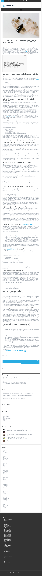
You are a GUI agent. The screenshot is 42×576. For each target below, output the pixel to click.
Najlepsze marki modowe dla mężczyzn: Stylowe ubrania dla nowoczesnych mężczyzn (18, 393)
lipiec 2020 (4, 501)
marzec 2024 (5, 465)
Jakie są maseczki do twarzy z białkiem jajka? (11, 66)
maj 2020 (4, 504)
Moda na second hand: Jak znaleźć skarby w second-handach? (17, 431)
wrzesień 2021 (5, 485)
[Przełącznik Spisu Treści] (24, 56)
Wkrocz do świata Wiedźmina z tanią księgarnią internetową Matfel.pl (14, 383)
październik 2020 (6, 498)
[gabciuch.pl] (9, 5)
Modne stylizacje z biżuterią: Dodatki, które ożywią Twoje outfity (14, 398)
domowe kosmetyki (27, 224)
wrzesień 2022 (5, 471)
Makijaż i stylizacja (6, 416)
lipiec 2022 (4, 473)
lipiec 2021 (4, 487)
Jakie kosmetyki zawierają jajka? (9, 68)
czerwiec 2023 (5, 469)
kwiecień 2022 (5, 477)
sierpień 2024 (5, 463)
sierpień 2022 (5, 472)
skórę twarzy (17, 236)
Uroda (4, 420)
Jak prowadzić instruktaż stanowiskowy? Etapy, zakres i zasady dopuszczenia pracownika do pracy (20, 377)
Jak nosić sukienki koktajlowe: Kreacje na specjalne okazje (7, 535)
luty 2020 (4, 507)
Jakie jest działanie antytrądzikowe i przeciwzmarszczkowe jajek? (14, 63)
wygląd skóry (37, 79)
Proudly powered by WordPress (7, 572)
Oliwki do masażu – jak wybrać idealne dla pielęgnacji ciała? (15, 350)
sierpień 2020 (5, 500)
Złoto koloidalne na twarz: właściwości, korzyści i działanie (15, 353)
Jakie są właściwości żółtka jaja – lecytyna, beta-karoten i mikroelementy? (15, 61)
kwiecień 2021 (5, 491)
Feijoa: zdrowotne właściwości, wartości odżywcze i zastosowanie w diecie (31, 362)
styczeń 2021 (5, 494)
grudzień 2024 (5, 458)
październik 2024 (6, 460)
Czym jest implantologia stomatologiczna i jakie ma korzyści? (13, 381)
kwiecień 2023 (5, 470)
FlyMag (17, 572)
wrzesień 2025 (5, 453)
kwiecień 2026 (5, 452)
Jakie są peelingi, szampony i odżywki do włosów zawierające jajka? (14, 69)
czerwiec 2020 (5, 503)
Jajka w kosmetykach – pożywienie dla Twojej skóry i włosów (13, 57)
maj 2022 (4, 476)
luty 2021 (4, 493)
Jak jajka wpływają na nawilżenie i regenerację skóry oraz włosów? (14, 64)
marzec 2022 (5, 478)
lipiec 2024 (4, 464)
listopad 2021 (5, 483)
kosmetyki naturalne (24, 51)
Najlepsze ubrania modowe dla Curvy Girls (13, 440)
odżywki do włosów (31, 293)
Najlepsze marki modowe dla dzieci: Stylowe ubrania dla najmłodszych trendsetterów (17, 395)
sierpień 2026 (5, 450)
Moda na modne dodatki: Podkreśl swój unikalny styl (15, 437)
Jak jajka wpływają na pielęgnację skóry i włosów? (11, 62)
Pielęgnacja (5, 355)
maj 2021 (4, 490)
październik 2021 (6, 484)
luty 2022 (4, 479)
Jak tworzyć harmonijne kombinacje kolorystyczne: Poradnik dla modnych (19, 434)
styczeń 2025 (5, 457)
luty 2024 (4, 466)
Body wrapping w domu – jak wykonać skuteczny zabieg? (15, 352)
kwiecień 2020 (5, 505)
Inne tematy (5, 415)
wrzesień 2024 (5, 462)
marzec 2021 (5, 492)
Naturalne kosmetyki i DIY (7, 418)
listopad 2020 (5, 497)
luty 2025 (4, 456)
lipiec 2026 (4, 451)
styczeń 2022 (5, 480)
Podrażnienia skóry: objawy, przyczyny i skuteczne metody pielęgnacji (17, 351)
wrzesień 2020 (5, 499)
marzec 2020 (5, 506)
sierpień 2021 (5, 486)
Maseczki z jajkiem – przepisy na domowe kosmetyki (12, 65)
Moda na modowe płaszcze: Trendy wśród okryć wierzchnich (17, 429)
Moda (4, 417)
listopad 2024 (5, 459)
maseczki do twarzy (11, 249)
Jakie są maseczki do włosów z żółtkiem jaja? (11, 67)
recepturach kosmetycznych (11, 116)
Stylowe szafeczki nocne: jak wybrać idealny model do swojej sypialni (17, 1)
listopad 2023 (5, 467)
